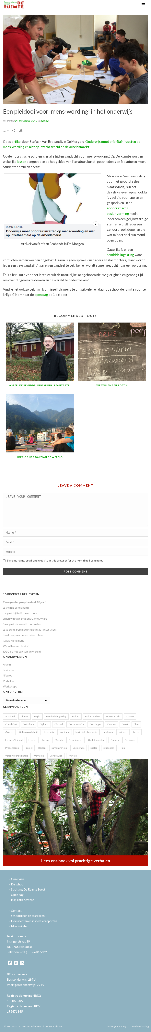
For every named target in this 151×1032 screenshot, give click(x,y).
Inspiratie (65, 732)
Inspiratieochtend (22, 900)
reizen (42, 747)
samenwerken (59, 747)
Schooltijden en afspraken (28, 915)
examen (111, 724)
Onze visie (18, 879)
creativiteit (11, 724)
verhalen (39, 755)
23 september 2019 (26, 120)
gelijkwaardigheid (28, 732)
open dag (41, 295)
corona (130, 716)
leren (136, 732)
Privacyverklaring (117, 1026)
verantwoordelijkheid (16, 755)
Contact (16, 910)
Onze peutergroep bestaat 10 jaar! (24, 602)
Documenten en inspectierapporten (34, 921)
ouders (114, 739)
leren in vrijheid (14, 739)
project (28, 747)
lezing (45, 739)
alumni (24, 716)
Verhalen (8, 681)
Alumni (7, 664)
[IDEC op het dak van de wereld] (40, 423)
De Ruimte (28, 724)
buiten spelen (92, 716)
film (136, 724)
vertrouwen (56, 755)
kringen (123, 732)
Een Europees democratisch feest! (24, 635)
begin (37, 716)
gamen (9, 732)
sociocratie (79, 747)
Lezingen (8, 670)
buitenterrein (113, 716)
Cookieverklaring (140, 1026)
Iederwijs (49, 732)
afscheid (10, 716)
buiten (75, 716)
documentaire (76, 724)
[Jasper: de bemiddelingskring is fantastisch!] (40, 352)
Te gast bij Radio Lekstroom (20, 613)
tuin (122, 747)
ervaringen (95, 724)
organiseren (75, 739)
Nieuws (45, 120)
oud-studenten (96, 739)
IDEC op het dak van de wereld (40, 457)
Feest (125, 724)
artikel (16, 141)
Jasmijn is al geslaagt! (16, 607)
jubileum (108, 732)
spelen (94, 747)
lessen (21, 162)
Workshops (10, 686)
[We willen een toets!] (112, 352)
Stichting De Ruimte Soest (28, 889)
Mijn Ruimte (19, 926)
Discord (58, 724)
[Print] (22, 130)
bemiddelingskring (120, 255)
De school (17, 884)
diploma (44, 724)
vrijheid (72, 755)
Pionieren (130, 739)
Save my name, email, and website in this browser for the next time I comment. (55, 560)
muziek (59, 739)
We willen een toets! (112, 385)
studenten (108, 747)
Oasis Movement (13, 640)
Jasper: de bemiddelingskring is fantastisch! (41, 385)
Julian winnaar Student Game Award (25, 618)
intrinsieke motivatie (86, 732)
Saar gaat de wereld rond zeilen (22, 624)
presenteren (12, 747)
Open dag (17, 894)
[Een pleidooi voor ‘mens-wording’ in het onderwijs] (75, 59)
